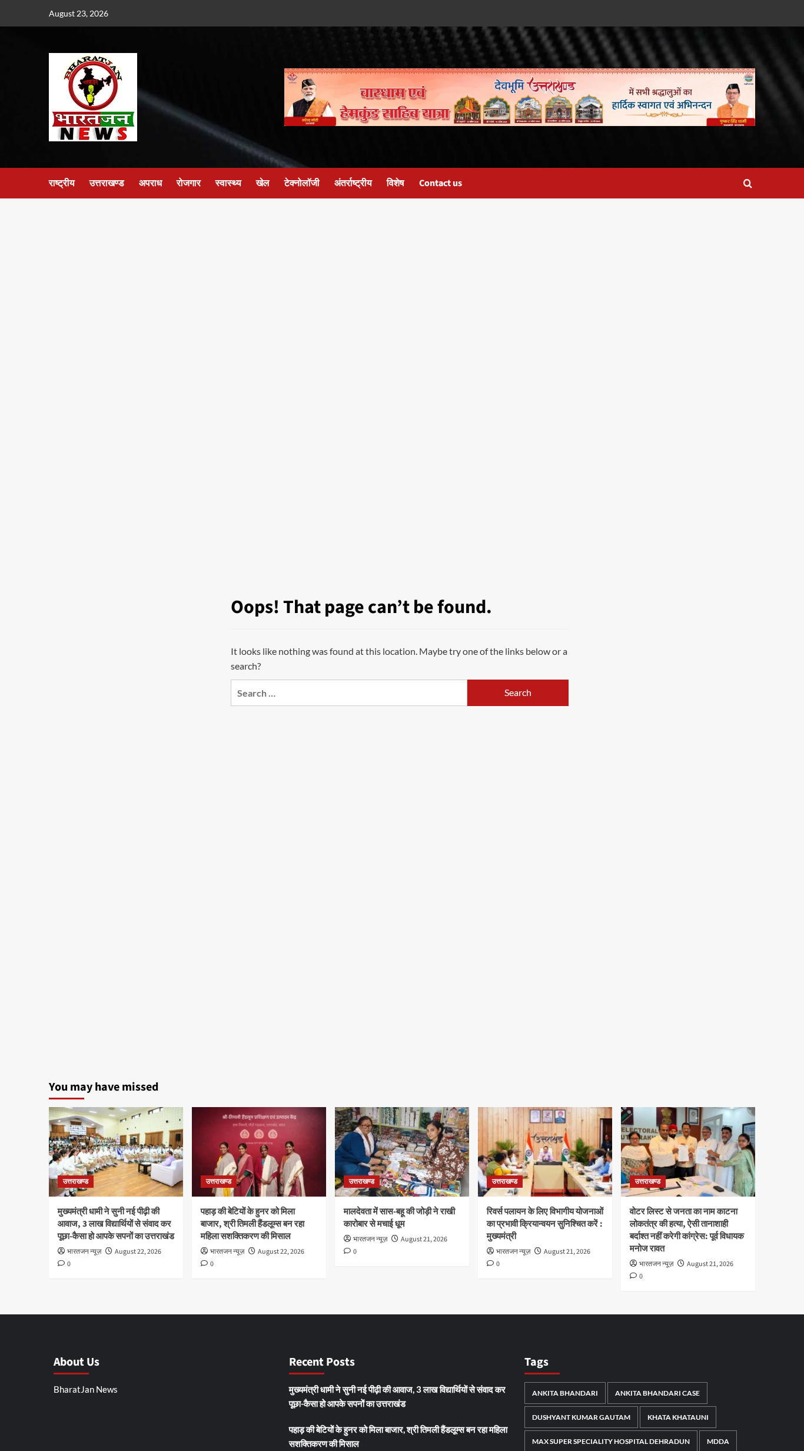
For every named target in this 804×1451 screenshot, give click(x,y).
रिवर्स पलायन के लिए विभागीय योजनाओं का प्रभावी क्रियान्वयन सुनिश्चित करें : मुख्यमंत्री (545, 1224)
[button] (747, 183)
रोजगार (189, 183)
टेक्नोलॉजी (302, 183)
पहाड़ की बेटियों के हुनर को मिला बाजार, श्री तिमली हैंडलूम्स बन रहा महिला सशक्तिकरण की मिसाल (252, 1224)
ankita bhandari (565, 1393)
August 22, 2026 (138, 1252)
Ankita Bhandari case (657, 1393)
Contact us (440, 183)
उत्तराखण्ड (106, 183)
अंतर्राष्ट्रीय (353, 183)
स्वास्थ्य (228, 183)
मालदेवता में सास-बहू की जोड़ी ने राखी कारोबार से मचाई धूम (399, 1217)
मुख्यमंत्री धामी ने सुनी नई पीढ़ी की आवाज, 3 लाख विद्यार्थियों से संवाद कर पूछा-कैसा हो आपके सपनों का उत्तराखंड (116, 1224)
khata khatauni (678, 1417)
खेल (263, 183)
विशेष (395, 183)
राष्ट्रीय (62, 183)
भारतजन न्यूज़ (84, 1252)
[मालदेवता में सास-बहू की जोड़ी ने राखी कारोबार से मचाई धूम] (402, 1152)
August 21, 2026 (424, 1239)
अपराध (150, 183)
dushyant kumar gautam (581, 1417)
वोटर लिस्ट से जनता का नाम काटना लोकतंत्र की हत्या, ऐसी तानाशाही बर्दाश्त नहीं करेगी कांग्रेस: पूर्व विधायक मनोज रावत (687, 1230)
